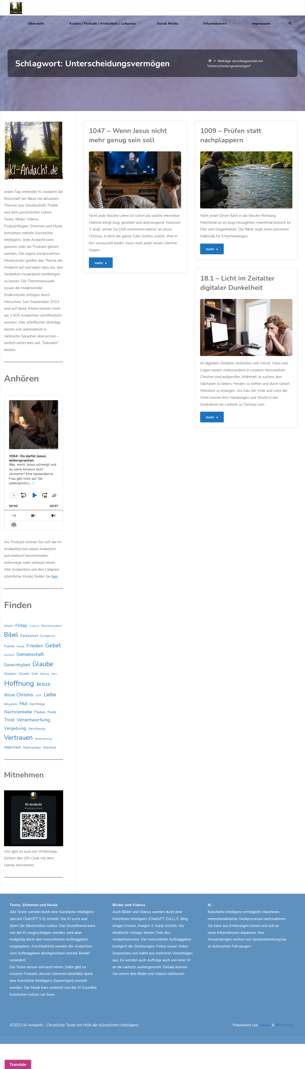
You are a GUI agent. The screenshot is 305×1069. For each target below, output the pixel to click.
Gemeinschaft (30, 654)
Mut (23, 703)
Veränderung (43, 739)
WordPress (285, 1025)
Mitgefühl (10, 704)
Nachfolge (37, 704)
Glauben (10, 673)
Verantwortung (33, 720)
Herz (54, 674)
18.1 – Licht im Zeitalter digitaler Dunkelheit (237, 283)
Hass (202, 345)
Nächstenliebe (18, 712)
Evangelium (47, 636)
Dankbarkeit (29, 635)
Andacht (34, 626)
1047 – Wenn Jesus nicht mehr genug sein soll (128, 135)
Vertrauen (18, 737)
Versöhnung (36, 729)
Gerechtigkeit (17, 665)
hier (55, 576)
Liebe (50, 694)
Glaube (42, 664)
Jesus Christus (18, 694)
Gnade (24, 673)
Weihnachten (32, 747)
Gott (34, 674)
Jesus (43, 684)
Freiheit (9, 646)
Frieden (34, 645)
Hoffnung (19, 683)
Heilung (44, 674)
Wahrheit (12, 747)
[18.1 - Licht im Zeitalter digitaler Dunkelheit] (269, 327)
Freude (20, 646)
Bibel (11, 635)
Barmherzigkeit (51, 626)
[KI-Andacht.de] (16, 8)
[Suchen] (290, 23)
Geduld (9, 655)
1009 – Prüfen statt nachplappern (230, 135)
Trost (9, 720)
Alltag (21, 625)
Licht (38, 695)
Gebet (53, 645)
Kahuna (264, 1025)
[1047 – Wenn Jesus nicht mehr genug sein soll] (158, 179)
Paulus (40, 712)
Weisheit (201, 201)
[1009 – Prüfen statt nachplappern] (269, 179)
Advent (8, 626)
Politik (52, 712)
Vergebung (15, 728)
